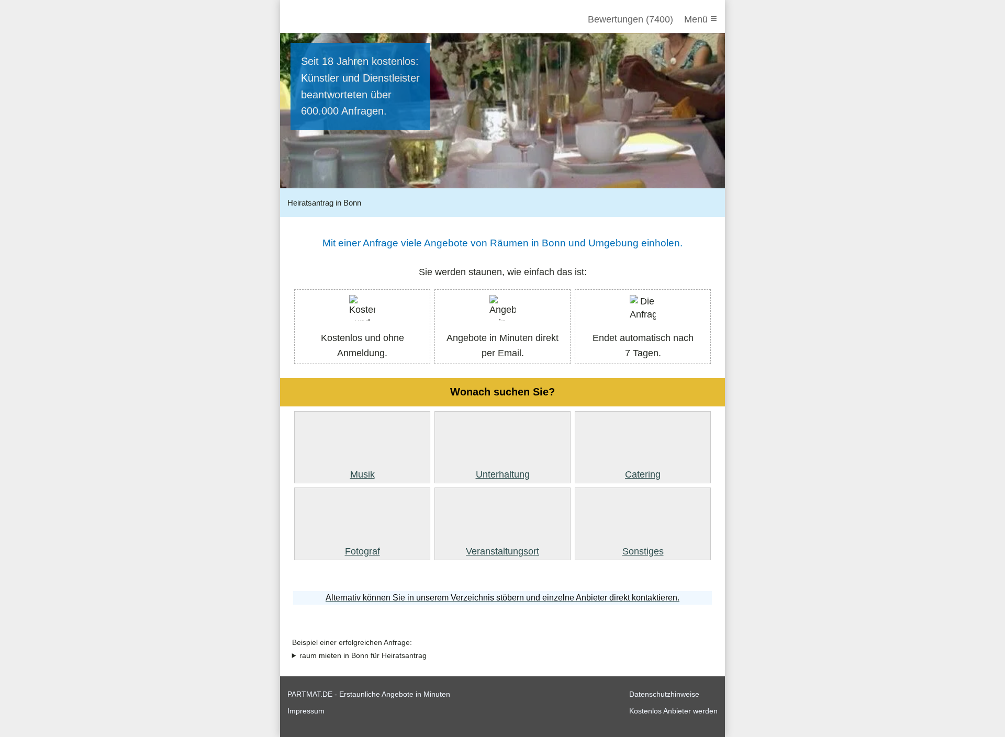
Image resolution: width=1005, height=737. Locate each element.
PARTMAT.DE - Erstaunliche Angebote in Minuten (368, 694)
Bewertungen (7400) (630, 19)
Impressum (306, 711)
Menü (700, 18)
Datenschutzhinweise (664, 694)
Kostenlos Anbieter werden (673, 711)
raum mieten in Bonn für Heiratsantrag (363, 656)
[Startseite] (343, 19)
